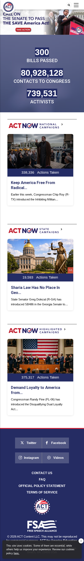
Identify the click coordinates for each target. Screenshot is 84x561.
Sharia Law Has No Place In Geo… (35, 290)
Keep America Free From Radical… (33, 185)
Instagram (31, 457)
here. (16, 553)
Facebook (58, 443)
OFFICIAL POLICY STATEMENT (42, 486)
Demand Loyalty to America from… (35, 390)
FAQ (42, 479)
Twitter (31, 443)
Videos (58, 457)
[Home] (8, 7)
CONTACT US (42, 473)
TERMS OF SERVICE (42, 492)
